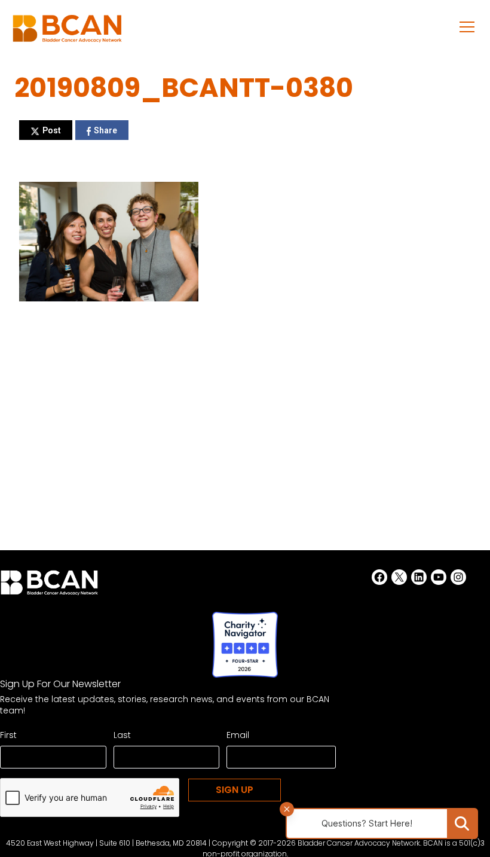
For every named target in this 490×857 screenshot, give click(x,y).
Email (237, 735)
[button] (467, 26)
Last (122, 735)
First (8, 735)
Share (105, 130)
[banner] (67, 32)
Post (51, 130)
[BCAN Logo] (49, 586)
